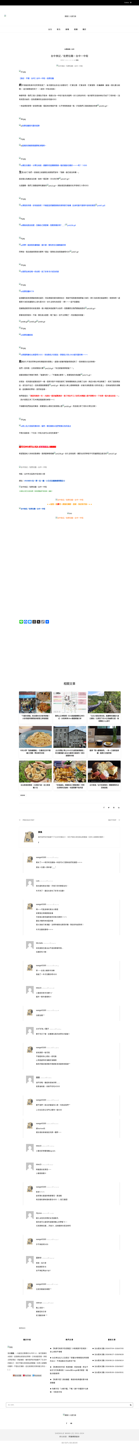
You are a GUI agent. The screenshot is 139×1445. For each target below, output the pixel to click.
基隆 (67, 29)
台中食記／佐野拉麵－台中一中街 (69, 56)
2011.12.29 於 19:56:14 (55, 1029)
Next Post (112, 820)
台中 (72, 49)
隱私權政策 (73, 1443)
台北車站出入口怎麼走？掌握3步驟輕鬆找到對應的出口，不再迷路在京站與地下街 (69, 1359)
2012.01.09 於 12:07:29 (46, 881)
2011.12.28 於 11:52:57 (47, 1164)
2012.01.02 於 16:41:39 (49, 943)
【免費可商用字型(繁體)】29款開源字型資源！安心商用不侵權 (69, 1350)
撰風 (77, 60)
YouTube (28, 1375)
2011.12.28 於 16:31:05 (52, 1123)
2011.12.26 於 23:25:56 (48, 1213)
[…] (9, 1369)
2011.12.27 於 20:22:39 (53, 1187)
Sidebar (126, 2)
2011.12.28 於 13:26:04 (48, 1146)
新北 (59, 29)
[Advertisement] (69, 543)
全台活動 (18, 1375)
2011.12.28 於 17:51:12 (45, 1077)
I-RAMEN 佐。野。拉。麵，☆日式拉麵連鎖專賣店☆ (44, 481)
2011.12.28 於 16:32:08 (53, 1100)
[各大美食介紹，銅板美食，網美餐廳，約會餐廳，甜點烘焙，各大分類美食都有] (35, 771)
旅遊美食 (22, 795)
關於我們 (65, 1443)
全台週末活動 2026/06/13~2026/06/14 (109, 1360)
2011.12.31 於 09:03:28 (48, 988)
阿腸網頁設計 (74, 1436)
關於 (84, 29)
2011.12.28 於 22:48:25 (53, 1047)
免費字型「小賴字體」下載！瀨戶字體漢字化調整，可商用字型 (69, 1390)
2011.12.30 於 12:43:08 (53, 1010)
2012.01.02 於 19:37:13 (53, 904)
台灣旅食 (68, 49)
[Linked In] (118, 807)
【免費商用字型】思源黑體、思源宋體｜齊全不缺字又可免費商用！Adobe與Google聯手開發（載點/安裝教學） (69, 1370)
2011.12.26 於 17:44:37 (53, 1239)
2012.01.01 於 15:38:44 (53, 965)
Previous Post (28, 820)
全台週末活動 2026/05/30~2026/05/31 (109, 1372)
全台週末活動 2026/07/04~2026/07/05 (109, 1348)
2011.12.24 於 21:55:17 (48, 1303)
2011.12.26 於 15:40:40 (48, 1258)
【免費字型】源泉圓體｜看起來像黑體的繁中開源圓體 (69, 1381)
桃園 (76, 29)
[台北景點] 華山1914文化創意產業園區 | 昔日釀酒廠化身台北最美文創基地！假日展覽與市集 (69, 753)
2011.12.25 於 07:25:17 (52, 1284)
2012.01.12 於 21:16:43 (52, 857)
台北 (50, 29)
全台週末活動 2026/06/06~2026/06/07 (109, 1366)
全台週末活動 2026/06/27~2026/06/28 (109, 1354)
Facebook (37, 1375)
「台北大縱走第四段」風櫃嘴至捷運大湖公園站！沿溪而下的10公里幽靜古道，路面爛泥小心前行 (104, 718)
